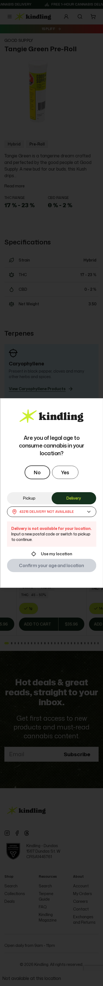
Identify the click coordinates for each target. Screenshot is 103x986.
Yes (65, 472)
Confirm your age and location (51, 565)
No (37, 472)
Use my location (56, 553)
